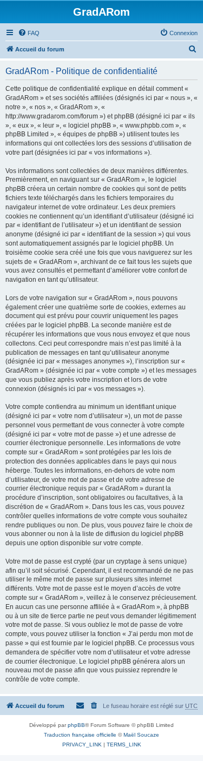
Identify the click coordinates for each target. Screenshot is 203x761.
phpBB (76, 725)
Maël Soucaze (141, 735)
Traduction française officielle (80, 735)
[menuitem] (29, 33)
